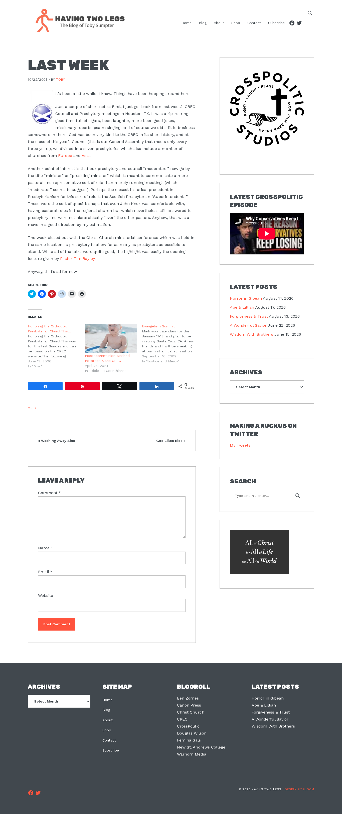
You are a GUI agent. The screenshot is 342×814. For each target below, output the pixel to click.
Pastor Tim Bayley (77, 258)
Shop (106, 730)
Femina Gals (189, 740)
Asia (86, 155)
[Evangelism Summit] (170, 344)
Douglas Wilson (192, 733)
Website (45, 595)
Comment (49, 492)
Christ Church (190, 712)
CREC (182, 719)
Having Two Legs (78, 20)
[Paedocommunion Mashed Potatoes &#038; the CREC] (111, 338)
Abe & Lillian (242, 307)
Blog (106, 710)
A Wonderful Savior (248, 325)
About (107, 720)
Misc (32, 408)
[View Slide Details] (267, 108)
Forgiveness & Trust (249, 316)
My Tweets (240, 445)
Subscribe (110, 750)
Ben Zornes (188, 698)
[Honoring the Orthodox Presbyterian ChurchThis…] (56, 346)
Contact (109, 740)
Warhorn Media (191, 754)
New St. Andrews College (201, 747)
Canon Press (189, 705)
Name (45, 548)
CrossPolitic (188, 726)
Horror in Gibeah (246, 298)
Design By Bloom (299, 789)
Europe (65, 155)
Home (107, 700)
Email (45, 571)
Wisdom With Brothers (251, 334)
